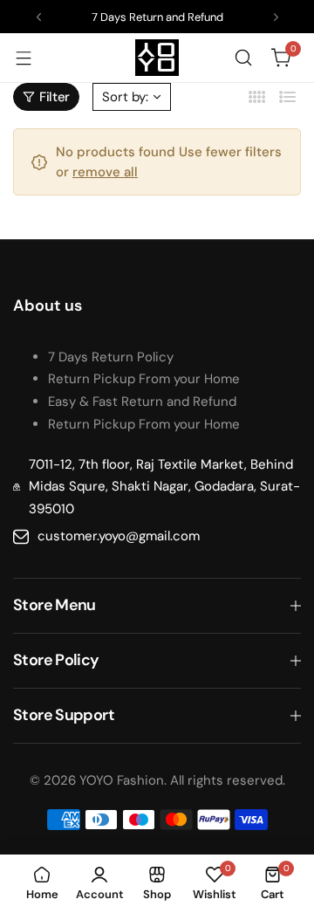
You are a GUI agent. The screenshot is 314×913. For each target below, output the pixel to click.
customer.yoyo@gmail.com (119, 536)
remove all (105, 172)
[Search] (243, 57)
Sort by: (125, 97)
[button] (39, 17)
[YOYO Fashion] (157, 57)
